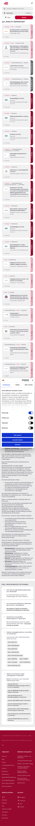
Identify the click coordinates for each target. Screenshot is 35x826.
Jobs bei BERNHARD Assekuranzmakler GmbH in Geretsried (18, 691)
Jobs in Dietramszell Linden (15, 655)
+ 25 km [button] (27, 13)
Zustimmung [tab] (6, 385)
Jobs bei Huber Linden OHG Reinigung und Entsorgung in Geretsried (18, 709)
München (4, 803)
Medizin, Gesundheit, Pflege (25, 763)
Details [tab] (18, 385)
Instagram (22, 797)
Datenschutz (5, 774)
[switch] (30, 418)
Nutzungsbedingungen (8, 780)
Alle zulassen (17, 435)
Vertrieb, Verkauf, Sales (24, 775)
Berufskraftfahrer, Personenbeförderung (24, 779)
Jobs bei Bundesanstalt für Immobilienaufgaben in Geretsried (17, 696)
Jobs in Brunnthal (12, 648)
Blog (3, 759)
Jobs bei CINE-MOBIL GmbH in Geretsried (19, 700)
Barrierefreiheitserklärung (9, 777)
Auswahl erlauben (17, 439)
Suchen (24, 17)
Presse (4, 762)
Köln (3, 806)
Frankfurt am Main (7, 809)
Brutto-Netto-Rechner (8, 783)
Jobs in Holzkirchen (25, 662)
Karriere (4, 768)
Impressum (5, 771)
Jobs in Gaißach (23, 658)
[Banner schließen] (32, 380)
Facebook (22, 800)
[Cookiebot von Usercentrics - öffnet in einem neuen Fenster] (22, 380)
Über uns (4, 756)
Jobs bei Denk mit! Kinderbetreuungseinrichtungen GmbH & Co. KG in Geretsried (19, 685)
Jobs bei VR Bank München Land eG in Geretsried (18, 719)
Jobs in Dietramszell (13, 652)
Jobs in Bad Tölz (12, 642)
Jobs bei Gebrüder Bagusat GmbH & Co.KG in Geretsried (18, 704)
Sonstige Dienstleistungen (25, 760)
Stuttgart (4, 815)
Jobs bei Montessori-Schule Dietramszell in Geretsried (19, 714)
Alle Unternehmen (7, 786)
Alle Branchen (21, 783)
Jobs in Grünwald (12, 662)
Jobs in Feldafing (12, 658)
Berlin (3, 797)
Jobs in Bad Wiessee (13, 645)
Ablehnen (17, 444)
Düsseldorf (5, 812)
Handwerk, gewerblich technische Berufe (24, 767)
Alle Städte (5, 818)
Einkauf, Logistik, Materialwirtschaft (22, 771)
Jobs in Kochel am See (14, 665)
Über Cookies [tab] (29, 385)
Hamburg (4, 800)
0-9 (3, 745)
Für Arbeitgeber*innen (8, 765)
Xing (21, 803)
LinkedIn (22, 806)
